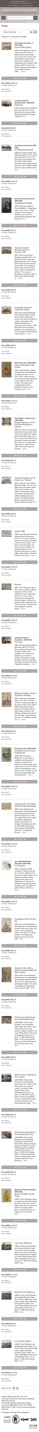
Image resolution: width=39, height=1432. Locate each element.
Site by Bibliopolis (23, 1412)
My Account (24, 5)
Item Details (5, 89)
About (8, 5)
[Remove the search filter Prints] (25, 37)
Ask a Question (6, 91)
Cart (31, 5)
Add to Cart (19, 78)
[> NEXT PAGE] (17, 1388)
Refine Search (31, 22)
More (23, 71)
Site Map (14, 1412)
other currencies (8, 85)
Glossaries (16, 5)
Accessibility (5, 1412)
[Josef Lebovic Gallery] (19, 11)
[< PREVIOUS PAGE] (14, 1388)
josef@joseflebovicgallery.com (19, 1)
